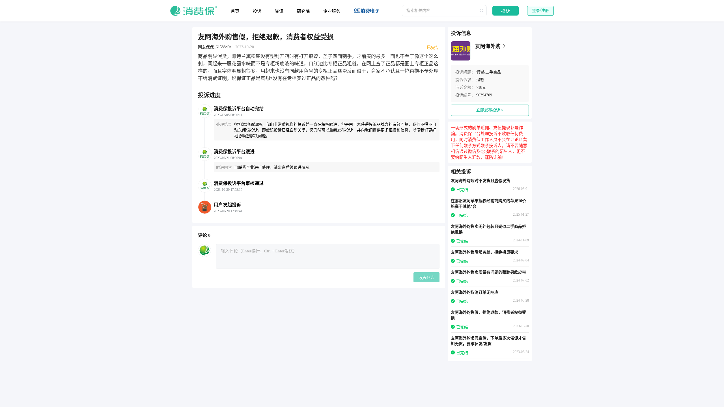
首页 (235, 11)
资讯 (279, 11)
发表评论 (426, 278)
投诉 (257, 11)
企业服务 (331, 11)
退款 (480, 80)
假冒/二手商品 (488, 72)
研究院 (303, 11)
